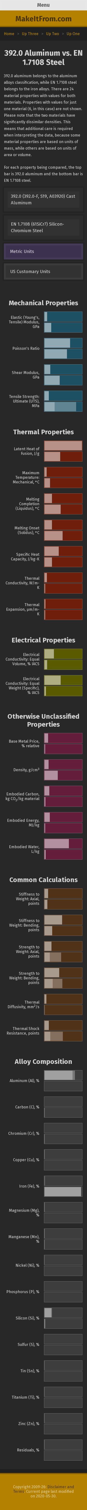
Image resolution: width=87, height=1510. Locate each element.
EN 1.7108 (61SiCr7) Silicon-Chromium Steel (37, 227)
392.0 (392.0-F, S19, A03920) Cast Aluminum (43, 200)
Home (9, 33)
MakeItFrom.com (43, 19)
